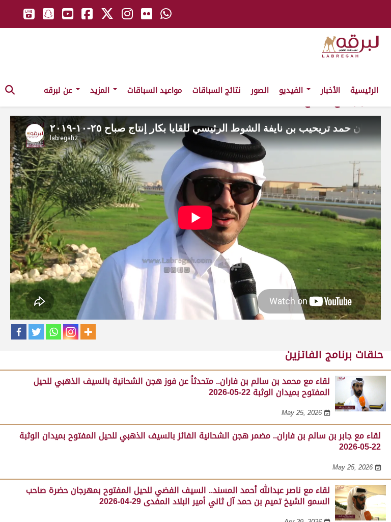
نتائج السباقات (216, 90)
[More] (88, 332)
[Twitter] (36, 332)
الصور (260, 90)
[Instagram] (70, 332)
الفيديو (292, 90)
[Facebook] (18, 332)
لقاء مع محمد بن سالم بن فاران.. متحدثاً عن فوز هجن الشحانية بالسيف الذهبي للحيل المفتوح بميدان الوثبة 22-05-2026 (182, 386)
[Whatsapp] (53, 332)
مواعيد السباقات (154, 90)
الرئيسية (364, 90)
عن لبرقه (59, 90)
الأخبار (330, 90)
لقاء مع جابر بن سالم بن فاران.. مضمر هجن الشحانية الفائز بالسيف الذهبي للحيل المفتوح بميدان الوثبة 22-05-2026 (200, 441)
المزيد (101, 90)
